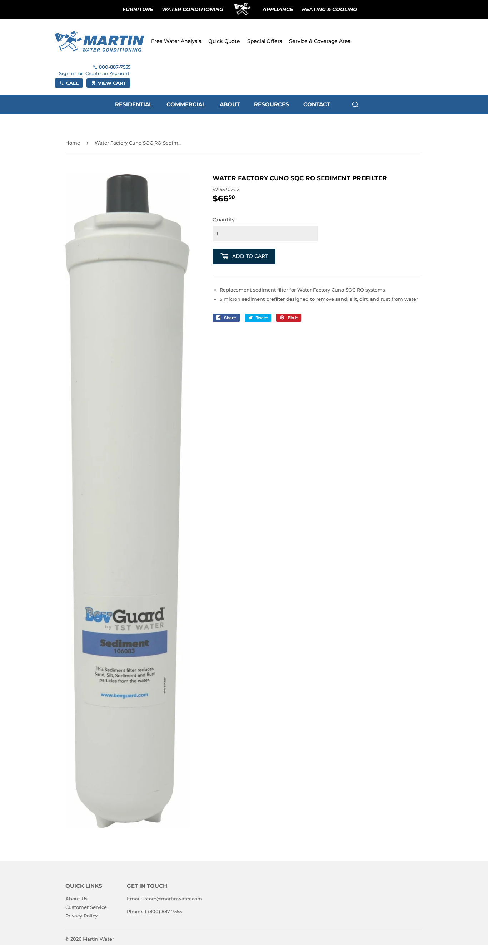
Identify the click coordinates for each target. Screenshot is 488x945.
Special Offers (264, 41)
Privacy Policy (81, 916)
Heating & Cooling (329, 9)
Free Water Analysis (176, 41)
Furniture (138, 9)
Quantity (224, 219)
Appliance (278, 9)
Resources (271, 104)
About (230, 104)
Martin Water (98, 939)
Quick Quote (224, 41)
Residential (133, 104)
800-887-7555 (114, 67)
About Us (76, 898)
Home (72, 143)
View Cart (112, 83)
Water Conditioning (192, 9)
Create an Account (107, 73)
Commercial (185, 104)
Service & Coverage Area (319, 41)
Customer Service (86, 907)
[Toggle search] (355, 104)
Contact (316, 104)
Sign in (67, 73)
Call (72, 83)
